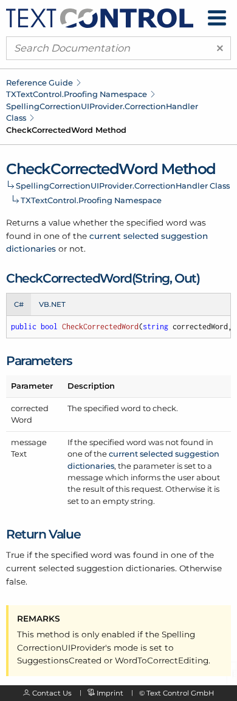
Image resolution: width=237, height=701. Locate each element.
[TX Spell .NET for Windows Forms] (99, 17)
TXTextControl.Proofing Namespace (76, 94)
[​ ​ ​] (217, 17)
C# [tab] (19, 304)
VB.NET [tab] (52, 304)
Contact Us (52, 693)
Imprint (110, 693)
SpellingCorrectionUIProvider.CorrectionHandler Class (123, 185)
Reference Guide (39, 82)
